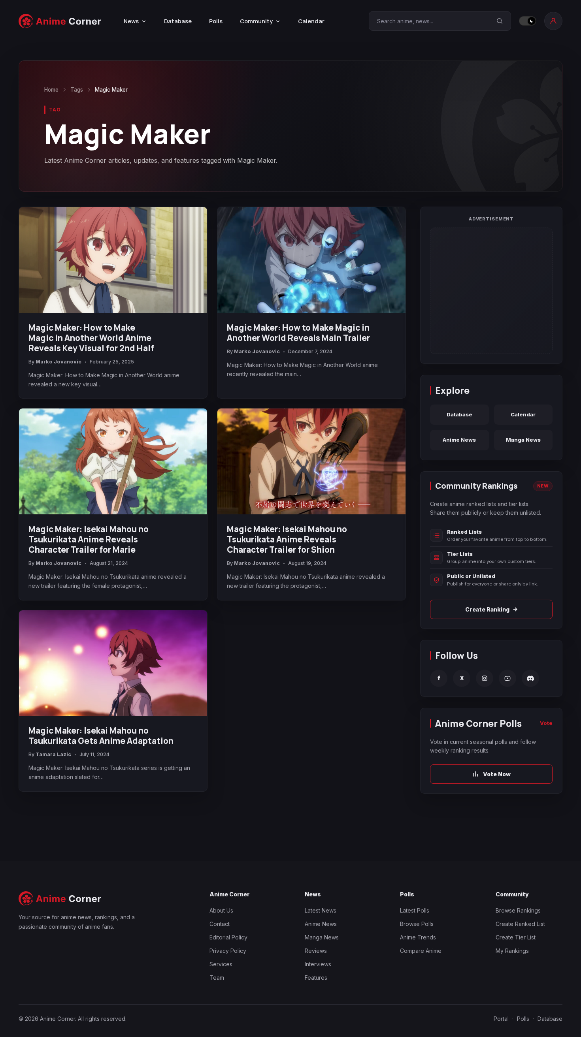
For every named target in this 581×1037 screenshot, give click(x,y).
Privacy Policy (227, 950)
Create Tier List (516, 937)
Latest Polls (414, 910)
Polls (216, 21)
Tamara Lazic (53, 754)
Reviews (316, 950)
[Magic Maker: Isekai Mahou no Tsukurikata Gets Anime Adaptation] (113, 663)
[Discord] (530, 678)
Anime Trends (418, 937)
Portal (501, 1018)
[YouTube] (507, 678)
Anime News (459, 440)
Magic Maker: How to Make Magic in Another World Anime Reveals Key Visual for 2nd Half (91, 337)
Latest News (320, 910)
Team (216, 977)
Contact (219, 923)
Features (316, 977)
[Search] (499, 21)
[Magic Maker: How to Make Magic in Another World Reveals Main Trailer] (311, 260)
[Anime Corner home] (60, 21)
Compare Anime (420, 950)
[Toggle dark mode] (527, 21)
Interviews (318, 964)
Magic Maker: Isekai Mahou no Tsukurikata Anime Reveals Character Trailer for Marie (88, 539)
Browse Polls (417, 923)
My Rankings (512, 950)
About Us (221, 910)
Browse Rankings (518, 910)
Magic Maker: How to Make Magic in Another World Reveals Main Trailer (298, 332)
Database (178, 21)
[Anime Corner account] (553, 21)
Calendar (311, 21)
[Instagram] (484, 678)
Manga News (523, 440)
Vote (546, 723)
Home (51, 90)
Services (220, 964)
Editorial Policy (228, 937)
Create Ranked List (520, 923)
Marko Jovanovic (58, 362)
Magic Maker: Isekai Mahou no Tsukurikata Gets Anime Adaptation (101, 735)
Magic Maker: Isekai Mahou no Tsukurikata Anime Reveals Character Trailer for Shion (287, 539)
